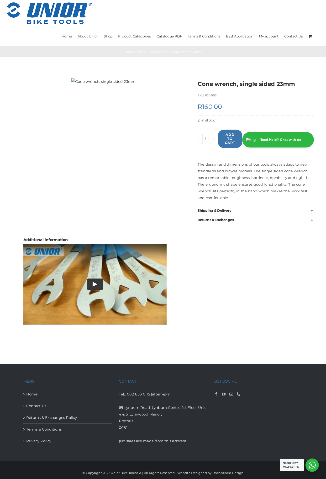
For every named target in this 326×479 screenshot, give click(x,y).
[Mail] (231, 394)
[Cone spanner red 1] (103, 81)
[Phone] (239, 394)
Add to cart (230, 138)
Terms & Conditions (44, 429)
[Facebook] (216, 394)
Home (129, 52)
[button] (256, 210)
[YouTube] (224, 394)
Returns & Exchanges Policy (51, 417)
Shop (141, 52)
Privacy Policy (38, 441)
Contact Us (36, 406)
